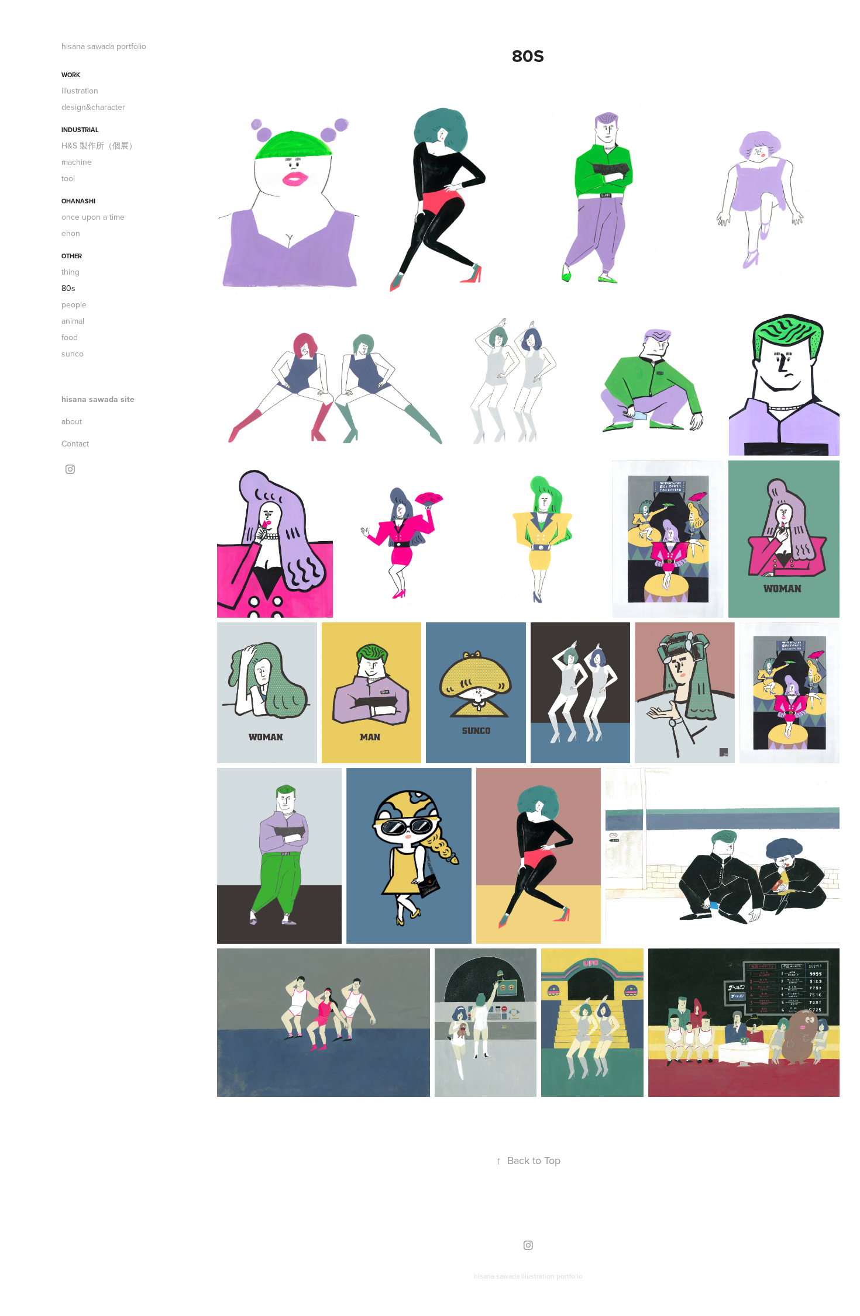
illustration (79, 90)
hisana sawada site (98, 399)
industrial (80, 129)
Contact (75, 443)
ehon (70, 233)
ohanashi (78, 201)
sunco (72, 353)
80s (68, 288)
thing (70, 272)
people (74, 304)
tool (68, 178)
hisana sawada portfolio (103, 46)
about (71, 421)
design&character (93, 107)
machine (76, 162)
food (69, 337)
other (71, 256)
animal (72, 321)
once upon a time (93, 217)
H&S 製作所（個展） (99, 145)
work (70, 74)
